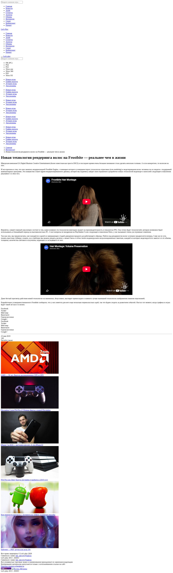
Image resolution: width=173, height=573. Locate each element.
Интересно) (10, 150)
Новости (9, 8)
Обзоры (9, 17)
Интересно (10, 19)
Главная (9, 6)
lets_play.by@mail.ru (23, 556)
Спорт (8, 21)
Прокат (9, 25)
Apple (8, 11)
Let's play (6, 56)
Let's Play (4, 29)
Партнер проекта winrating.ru (12, 566)
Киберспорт (10, 23)
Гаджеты (9, 13)
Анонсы (9, 15)
